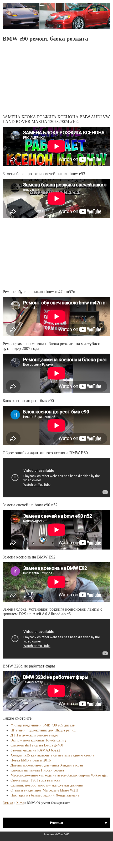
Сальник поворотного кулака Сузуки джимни (47, 785)
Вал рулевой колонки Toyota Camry (38, 740)
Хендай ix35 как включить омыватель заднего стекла (52, 755)
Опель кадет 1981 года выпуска (35, 780)
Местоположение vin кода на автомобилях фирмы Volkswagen (59, 775)
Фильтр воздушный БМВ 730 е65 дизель (43, 725)
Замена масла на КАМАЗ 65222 (35, 750)
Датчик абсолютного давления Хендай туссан (47, 765)
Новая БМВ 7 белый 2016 (31, 760)
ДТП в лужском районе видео (34, 735)
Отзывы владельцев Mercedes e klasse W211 (45, 790)
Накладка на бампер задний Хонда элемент (45, 795)
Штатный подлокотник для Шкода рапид (43, 730)
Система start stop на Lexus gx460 (37, 745)
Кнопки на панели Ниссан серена (37, 770)
